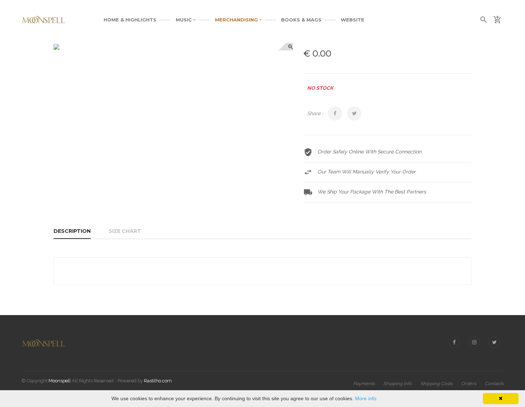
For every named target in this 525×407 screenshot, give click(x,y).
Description (72, 231)
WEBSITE (352, 20)
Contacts (494, 383)
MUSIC (184, 20)
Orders (468, 383)
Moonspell (60, 380)
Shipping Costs (436, 383)
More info (365, 398)
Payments (364, 383)
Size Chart (125, 231)
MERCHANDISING (237, 20)
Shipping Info (397, 383)
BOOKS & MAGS (301, 20)
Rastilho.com (158, 380)
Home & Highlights (130, 20)
